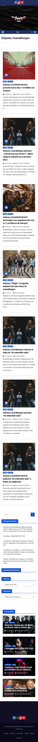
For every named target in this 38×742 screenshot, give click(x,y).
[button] (32, 32)
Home (4, 81)
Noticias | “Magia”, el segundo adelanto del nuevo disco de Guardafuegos (15, 286)
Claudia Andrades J (24, 694)
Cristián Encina (22, 630)
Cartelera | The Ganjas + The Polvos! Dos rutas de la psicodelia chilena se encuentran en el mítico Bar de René (19, 552)
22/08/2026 (10, 630)
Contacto (19, 738)
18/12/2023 (8, 226)
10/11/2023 (8, 293)
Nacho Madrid (20, 293)
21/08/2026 (10, 673)
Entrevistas (20, 733)
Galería (32, 733)
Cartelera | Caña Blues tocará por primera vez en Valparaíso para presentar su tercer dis (18, 543)
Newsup (29, 726)
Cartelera (8, 646)
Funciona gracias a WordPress (13, 726)
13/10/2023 (8, 356)
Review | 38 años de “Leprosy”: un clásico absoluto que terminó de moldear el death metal (18, 561)
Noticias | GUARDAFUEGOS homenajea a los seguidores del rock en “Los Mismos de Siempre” (18, 220)
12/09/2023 (8, 485)
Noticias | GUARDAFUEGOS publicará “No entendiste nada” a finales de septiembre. (17, 479)
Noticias (10, 81)
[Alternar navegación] (18, 32)
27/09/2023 (8, 419)
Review (27, 733)
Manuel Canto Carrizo (23, 94)
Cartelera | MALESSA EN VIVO (14, 536)
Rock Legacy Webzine (22, 163)
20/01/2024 (8, 163)
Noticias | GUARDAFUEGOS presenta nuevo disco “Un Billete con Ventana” (18, 88)
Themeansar (19, 729)
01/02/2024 (8, 94)
